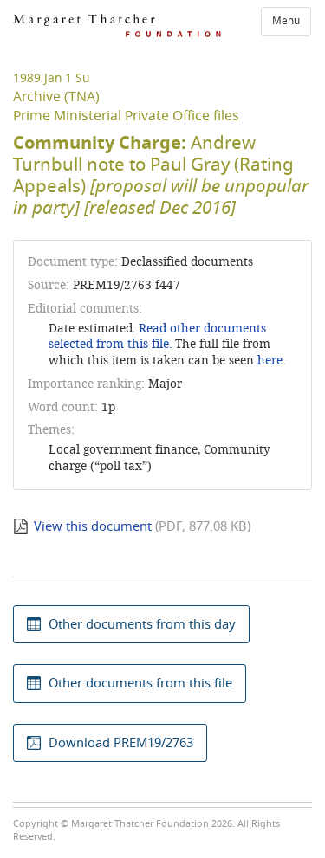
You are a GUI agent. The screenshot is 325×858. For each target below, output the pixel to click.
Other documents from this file (140, 683)
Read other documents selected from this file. (157, 336)
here (270, 360)
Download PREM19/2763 (121, 742)
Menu (286, 21)
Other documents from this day (142, 624)
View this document (93, 526)
